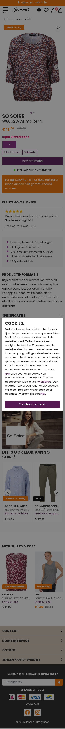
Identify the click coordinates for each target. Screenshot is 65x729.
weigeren (44, 382)
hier (7, 373)
